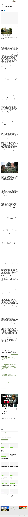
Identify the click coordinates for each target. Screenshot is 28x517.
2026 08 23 (2, 487)
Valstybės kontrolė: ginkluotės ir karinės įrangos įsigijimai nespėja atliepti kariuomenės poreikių (14, 467)
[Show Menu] (1, 1)
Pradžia (1, 3)
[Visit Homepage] (14, 1)
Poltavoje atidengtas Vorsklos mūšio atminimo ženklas (4, 477)
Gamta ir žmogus (13, 483)
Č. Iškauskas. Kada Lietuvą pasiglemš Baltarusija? (9, 375)
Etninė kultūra (3, 456)
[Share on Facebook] (1, 10)
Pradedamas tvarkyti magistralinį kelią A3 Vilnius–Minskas (5, 466)
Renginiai (19, 515)
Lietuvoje (2, 447)
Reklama (22, 515)
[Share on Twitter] (2, 10)
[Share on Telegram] (4, 10)
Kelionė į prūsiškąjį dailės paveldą (6, 374)
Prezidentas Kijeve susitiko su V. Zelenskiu (14, 477)
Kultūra (3, 3)
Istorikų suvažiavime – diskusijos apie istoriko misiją (9, 373)
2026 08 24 (2, 451)
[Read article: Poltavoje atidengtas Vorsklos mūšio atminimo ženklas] (5, 474)
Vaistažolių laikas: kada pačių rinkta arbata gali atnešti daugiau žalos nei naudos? (5, 485)
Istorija (5, 3)
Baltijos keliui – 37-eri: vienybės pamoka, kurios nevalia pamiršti (4, 494)
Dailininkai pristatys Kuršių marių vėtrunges (8, 369)
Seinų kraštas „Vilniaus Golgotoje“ (7, 360)
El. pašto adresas (3, 432)
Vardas (2, 429)
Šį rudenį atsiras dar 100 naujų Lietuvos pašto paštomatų (13, 454)
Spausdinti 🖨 (14, 354)
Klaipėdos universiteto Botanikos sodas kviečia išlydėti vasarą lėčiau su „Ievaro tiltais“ (14, 495)
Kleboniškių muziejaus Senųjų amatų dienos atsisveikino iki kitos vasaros (4, 458)
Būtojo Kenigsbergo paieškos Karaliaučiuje (8, 357)
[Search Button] (26, 1)
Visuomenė (11, 508)
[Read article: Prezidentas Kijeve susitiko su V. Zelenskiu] (14, 474)
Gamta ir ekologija (4, 483)
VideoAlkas (14, 510)
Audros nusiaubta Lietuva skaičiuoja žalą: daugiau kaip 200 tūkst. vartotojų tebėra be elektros (14, 485)
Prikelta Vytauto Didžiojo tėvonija (6, 382)
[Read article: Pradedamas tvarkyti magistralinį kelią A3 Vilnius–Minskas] (5, 464)
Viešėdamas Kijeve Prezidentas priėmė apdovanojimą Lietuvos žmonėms (4, 450)
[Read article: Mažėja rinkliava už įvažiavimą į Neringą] (14, 446)
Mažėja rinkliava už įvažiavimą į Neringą (13, 449)
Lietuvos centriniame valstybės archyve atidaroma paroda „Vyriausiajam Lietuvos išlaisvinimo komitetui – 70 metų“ (9, 377)
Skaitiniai (12, 510)
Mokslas (14, 509)
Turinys (24, 515)
